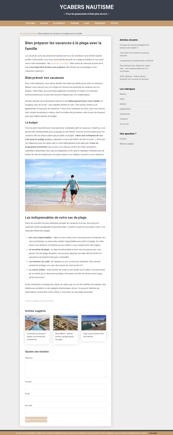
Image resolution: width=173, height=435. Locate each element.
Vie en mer (30, 23)
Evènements (100, 23)
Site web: (29, 405)
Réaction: (29, 358)
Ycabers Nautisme (87, 7)
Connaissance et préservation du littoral (136, 61)
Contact (123, 139)
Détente (114, 23)
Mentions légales (127, 144)
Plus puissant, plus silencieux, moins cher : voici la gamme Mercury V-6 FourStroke (135, 68)
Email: (27, 394)
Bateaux (44, 23)
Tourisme (74, 23)
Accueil (23, 33)
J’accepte (153, 433)
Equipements (59, 23)
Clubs (86, 23)
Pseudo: (28, 382)
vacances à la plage (60, 63)
